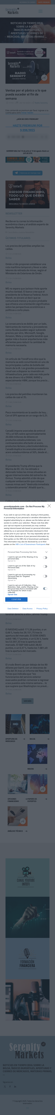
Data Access (27, 609)
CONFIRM (16, 599)
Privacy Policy (42, 609)
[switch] (45, 557)
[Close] (50, 506)
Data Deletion (13, 609)
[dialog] (27, 557)
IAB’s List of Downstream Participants (30, 544)
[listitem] (27, 552)
